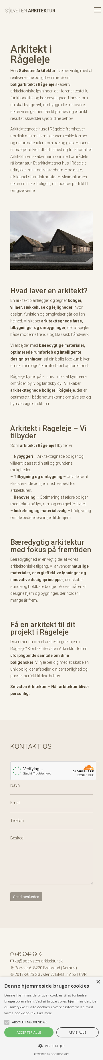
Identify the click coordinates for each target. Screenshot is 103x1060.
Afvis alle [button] (77, 1032)
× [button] (98, 982)
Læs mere (44, 1013)
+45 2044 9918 (28, 954)
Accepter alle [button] (29, 1032)
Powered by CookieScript (51, 1054)
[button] (7, 1022)
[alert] (51, 1018)
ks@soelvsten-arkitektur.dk (39, 961)
